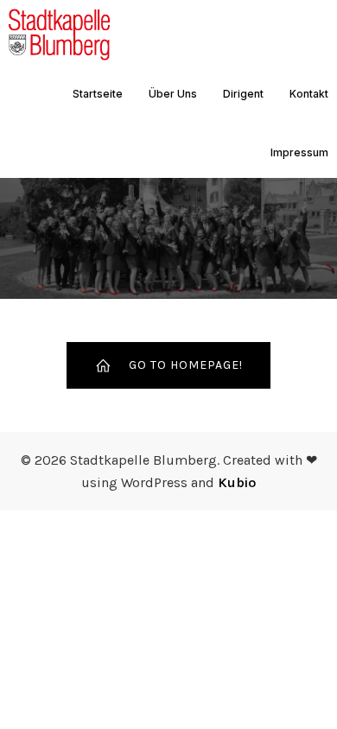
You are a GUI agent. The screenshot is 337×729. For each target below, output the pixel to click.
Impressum (299, 152)
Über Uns (173, 93)
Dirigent (243, 93)
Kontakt (308, 93)
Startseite (98, 93)
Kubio (237, 482)
